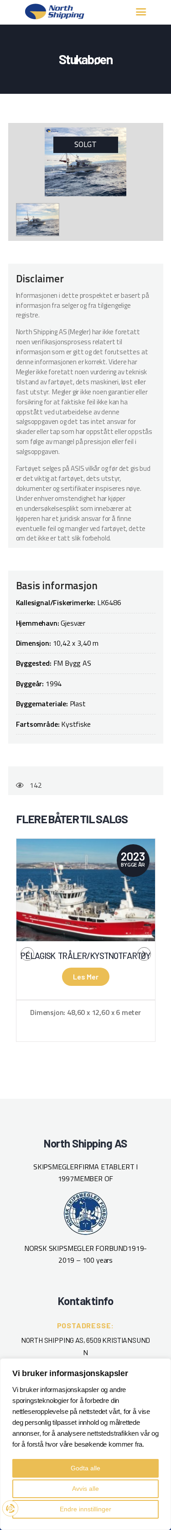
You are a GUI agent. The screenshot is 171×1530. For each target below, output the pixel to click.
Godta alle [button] (85, 1468)
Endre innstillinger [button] (85, 1509)
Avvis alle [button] (85, 1488)
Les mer (85, 976)
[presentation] (27, 954)
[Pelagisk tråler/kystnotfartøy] (85, 890)
